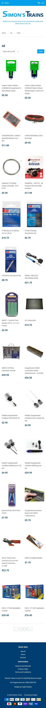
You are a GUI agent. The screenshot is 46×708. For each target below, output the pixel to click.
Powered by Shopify (30, 695)
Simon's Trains (17, 695)
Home (4, 33)
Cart (42, 3)
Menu (7, 3)
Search (23, 651)
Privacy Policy (23, 669)
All (11, 33)
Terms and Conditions (23, 672)
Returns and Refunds (23, 666)
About (23, 654)
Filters (41, 51)
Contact (23, 657)
